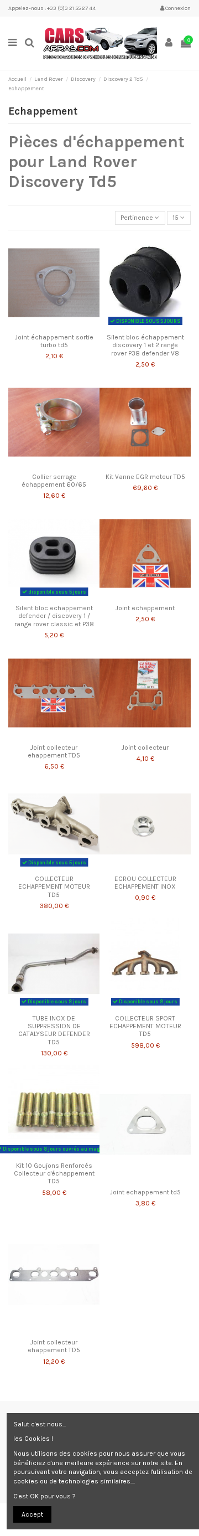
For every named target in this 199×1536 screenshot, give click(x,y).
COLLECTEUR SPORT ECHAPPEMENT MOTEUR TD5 (145, 1026)
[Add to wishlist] (41, 325)
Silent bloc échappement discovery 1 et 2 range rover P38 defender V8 (145, 345)
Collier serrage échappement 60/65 (54, 480)
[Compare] (54, 325)
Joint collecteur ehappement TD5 (54, 751)
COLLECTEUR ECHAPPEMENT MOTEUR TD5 (54, 887)
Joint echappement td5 (145, 1192)
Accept (32, 1514)
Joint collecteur (145, 747)
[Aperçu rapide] (67, 325)
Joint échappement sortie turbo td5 (54, 341)
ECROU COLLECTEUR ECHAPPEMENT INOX (145, 882)
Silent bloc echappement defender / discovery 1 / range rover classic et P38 (54, 616)
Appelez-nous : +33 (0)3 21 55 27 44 (52, 8)
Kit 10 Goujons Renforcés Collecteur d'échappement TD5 (54, 1173)
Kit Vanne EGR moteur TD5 (145, 477)
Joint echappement (145, 608)
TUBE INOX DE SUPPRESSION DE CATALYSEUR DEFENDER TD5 (54, 1030)
